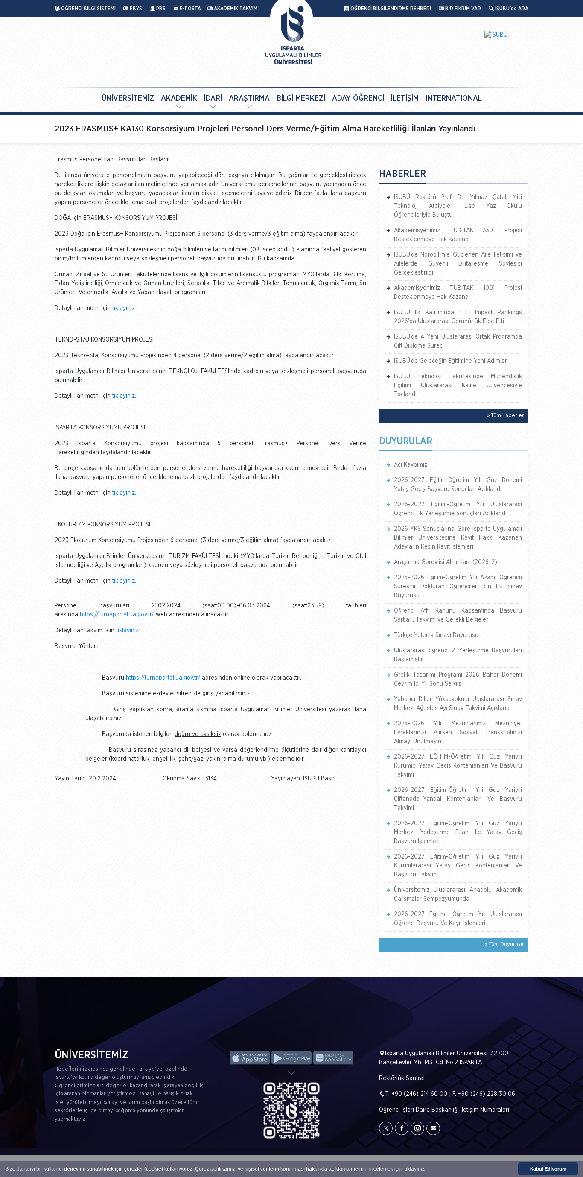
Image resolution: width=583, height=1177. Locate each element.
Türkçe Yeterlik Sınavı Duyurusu (436, 635)
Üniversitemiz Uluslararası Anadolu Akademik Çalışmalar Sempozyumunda (458, 894)
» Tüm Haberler (505, 415)
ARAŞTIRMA (249, 98)
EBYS (135, 8)
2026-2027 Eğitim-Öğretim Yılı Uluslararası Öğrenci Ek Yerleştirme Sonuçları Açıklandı (458, 509)
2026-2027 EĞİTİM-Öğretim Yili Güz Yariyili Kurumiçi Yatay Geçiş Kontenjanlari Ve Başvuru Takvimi (458, 766)
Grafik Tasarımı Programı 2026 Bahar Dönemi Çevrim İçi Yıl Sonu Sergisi (458, 679)
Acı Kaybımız (410, 465)
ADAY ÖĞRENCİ (358, 98)
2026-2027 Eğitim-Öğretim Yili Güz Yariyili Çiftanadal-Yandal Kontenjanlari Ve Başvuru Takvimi (458, 799)
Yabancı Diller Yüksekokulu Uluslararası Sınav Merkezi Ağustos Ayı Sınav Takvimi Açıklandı (458, 703)
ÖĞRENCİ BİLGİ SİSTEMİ (88, 8)
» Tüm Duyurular (504, 944)
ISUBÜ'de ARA (511, 8)
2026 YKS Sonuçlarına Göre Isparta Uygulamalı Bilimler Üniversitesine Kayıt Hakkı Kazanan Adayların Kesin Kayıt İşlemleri (458, 538)
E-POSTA (189, 8)
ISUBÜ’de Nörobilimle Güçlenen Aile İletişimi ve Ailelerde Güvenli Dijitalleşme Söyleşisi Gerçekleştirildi (458, 264)
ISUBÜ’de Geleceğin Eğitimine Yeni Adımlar (450, 361)
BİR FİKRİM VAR (462, 8)
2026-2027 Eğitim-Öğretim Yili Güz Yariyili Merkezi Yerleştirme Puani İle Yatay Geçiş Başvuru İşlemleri (458, 832)
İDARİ (213, 98)
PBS (160, 8)
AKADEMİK (179, 98)
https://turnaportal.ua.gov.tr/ (117, 615)
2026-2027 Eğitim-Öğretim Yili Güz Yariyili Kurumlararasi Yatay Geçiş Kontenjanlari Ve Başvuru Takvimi (458, 866)
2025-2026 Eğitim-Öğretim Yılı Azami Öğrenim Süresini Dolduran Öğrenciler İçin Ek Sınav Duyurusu (458, 587)
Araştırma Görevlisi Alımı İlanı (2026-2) (445, 562)
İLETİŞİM (405, 98)
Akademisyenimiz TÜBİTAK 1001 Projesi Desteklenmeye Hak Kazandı (458, 292)
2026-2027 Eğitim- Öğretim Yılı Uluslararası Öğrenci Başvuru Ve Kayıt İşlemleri (458, 918)
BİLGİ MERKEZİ (301, 98)
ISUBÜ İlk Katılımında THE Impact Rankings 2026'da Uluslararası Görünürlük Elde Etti (458, 317)
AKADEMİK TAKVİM (235, 8)
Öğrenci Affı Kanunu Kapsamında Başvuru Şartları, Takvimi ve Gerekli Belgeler (458, 615)
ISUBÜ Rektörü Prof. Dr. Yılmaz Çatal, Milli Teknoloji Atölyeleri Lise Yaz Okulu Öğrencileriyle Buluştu (458, 206)
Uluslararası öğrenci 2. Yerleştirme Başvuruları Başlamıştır (458, 655)
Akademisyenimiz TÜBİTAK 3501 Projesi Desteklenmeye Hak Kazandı (458, 235)
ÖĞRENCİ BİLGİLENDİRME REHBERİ (390, 8)
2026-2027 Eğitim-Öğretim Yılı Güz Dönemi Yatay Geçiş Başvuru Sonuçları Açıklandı (458, 484)
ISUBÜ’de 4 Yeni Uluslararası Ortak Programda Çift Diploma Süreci (458, 341)
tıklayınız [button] (415, 1169)
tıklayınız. (124, 308)
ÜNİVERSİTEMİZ (128, 98)
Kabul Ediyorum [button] (548, 1168)
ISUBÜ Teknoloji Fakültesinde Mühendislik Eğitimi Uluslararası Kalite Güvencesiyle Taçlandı (458, 385)
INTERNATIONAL (454, 98)
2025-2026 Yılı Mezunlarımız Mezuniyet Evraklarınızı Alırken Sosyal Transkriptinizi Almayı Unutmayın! (458, 733)
